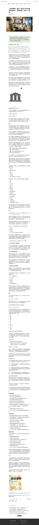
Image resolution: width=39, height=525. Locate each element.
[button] (32, 1)
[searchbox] (30, 1)
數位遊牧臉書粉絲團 (13, 495)
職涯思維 (13, 3)
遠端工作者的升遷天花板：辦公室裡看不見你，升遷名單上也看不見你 (19, 510)
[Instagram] (11, 523)
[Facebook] (10, 523)
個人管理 (24, 3)
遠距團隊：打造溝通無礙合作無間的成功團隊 (22, 493)
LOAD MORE (19, 515)
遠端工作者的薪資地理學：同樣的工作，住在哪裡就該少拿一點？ (18, 507)
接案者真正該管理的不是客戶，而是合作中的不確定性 (16, 511)
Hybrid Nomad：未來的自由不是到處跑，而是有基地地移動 (17, 513)
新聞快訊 (9, 3)
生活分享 (28, 3)
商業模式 (21, 3)
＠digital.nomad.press (26, 495)
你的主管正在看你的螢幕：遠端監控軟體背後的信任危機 (17, 509)
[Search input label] (30, 1)
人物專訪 (17, 3)
